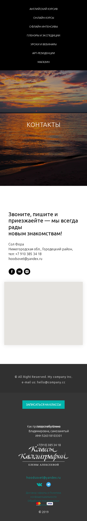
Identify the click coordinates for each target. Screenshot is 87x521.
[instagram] (27, 468)
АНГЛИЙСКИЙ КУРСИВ (44, 8)
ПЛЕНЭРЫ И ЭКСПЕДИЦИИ (43, 35)
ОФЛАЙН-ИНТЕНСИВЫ (43, 26)
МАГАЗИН (44, 61)
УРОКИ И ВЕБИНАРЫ (44, 44)
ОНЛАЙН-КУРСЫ (43, 17)
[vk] (19, 468)
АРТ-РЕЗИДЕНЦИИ (43, 53)
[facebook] (12, 468)
